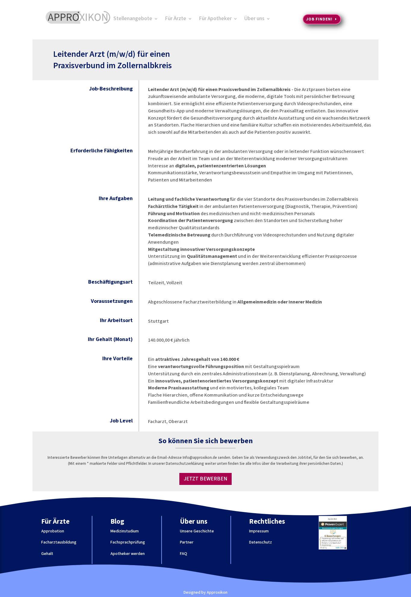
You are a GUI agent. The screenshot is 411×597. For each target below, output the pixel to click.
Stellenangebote (132, 19)
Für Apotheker (215, 19)
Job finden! (319, 19)
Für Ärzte (175, 19)
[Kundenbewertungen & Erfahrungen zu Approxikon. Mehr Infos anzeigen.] (333, 548)
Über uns (254, 19)
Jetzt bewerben (205, 479)
